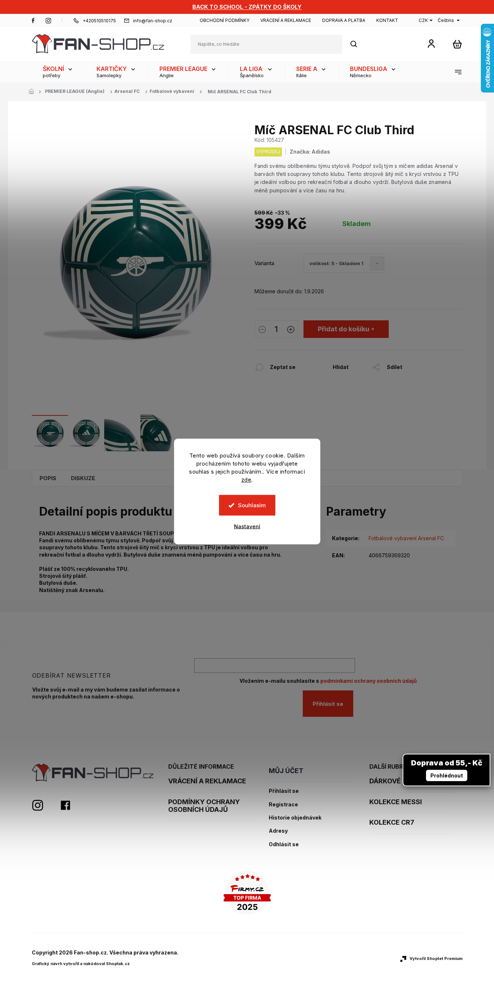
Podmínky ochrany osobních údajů (204, 806)
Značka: (310, 151)
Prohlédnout (446, 775)
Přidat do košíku (343, 329)
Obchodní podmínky (224, 20)
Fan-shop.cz (33, 20)
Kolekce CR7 (391, 822)
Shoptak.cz (118, 963)
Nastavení (247, 526)
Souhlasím (252, 505)
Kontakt (387, 20)
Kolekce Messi (395, 802)
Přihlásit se (328, 703)
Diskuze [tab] (83, 478)
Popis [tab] (47, 478)
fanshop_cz (48, 20)
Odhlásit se (284, 844)
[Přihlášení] (431, 43)
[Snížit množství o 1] (262, 330)
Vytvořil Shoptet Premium (436, 958)
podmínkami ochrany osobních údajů (368, 681)
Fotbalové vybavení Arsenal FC (406, 538)
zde (246, 479)
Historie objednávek (295, 818)
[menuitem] (58, 71)
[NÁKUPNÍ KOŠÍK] (457, 44)
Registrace (283, 804)
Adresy (278, 831)
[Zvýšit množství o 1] (290, 330)
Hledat (358, 44)
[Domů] (33, 92)
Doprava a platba (343, 20)
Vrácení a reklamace (285, 20)
